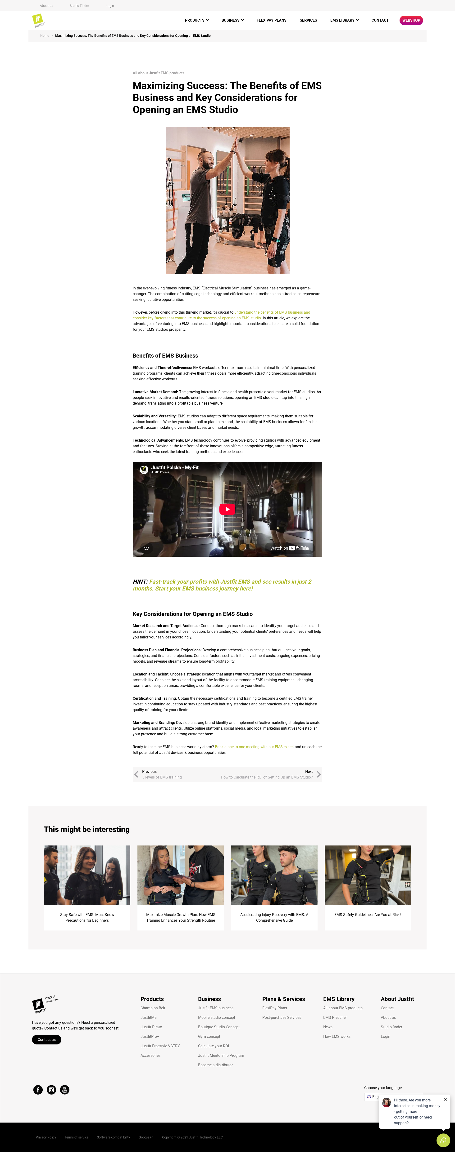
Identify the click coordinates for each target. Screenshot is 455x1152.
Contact (380, 20)
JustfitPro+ (150, 1036)
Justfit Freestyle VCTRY (160, 1046)
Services (308, 20)
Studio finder (391, 1027)
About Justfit (397, 999)
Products (195, 20)
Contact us (47, 1039)
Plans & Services (283, 999)
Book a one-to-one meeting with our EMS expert (254, 747)
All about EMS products (343, 1008)
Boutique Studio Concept (219, 1027)
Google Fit (146, 1137)
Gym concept (209, 1036)
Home (44, 36)
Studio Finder (79, 6)
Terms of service (76, 1137)
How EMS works (336, 1036)
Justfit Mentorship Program (221, 1055)
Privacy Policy (46, 1137)
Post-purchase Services (281, 1017)
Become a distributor (215, 1065)
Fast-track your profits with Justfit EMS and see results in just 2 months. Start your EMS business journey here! (222, 585)
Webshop (411, 20)
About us (46, 6)
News (327, 1027)
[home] (38, 21)
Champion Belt (153, 1008)
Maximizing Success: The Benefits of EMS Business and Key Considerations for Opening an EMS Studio (133, 36)
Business (231, 20)
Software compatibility (113, 1137)
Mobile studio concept (216, 1017)
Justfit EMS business (215, 1008)
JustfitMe (148, 1017)
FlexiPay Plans (272, 20)
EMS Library (342, 20)
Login (110, 6)
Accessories (150, 1055)
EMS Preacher (335, 1017)
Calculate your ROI (213, 1046)
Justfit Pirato (151, 1027)
